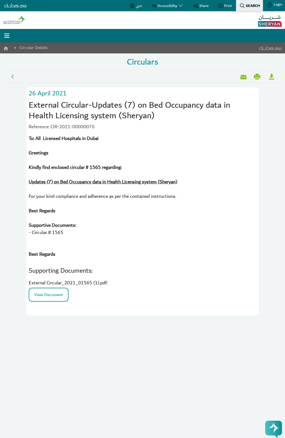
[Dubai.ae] (15, 5)
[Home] (5, 47)
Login (277, 4)
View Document (48, 294)
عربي (139, 6)
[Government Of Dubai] (14, 19)
